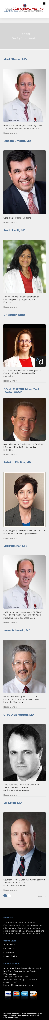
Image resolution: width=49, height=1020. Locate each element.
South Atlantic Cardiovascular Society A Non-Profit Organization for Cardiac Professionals (22, 971)
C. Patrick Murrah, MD (18, 715)
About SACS (9, 944)
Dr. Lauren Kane (14, 315)
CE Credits (8, 948)
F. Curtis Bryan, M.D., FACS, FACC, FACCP (21, 390)
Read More (9, 133)
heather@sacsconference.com (18, 985)
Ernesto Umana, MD (17, 141)
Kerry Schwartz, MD (16, 630)
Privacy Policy (10, 956)
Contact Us (8, 952)
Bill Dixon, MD (12, 803)
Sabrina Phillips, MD (17, 462)
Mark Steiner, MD (15, 59)
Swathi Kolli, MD (14, 230)
